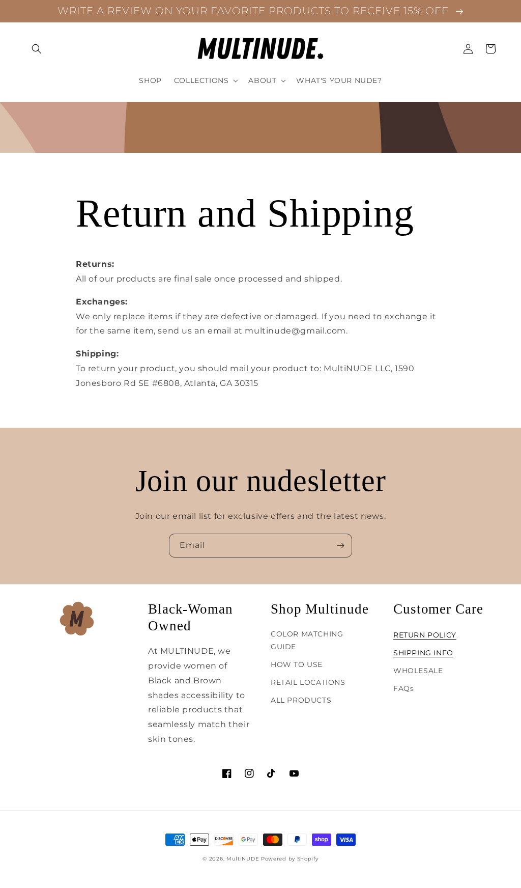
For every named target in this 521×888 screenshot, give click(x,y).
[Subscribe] (340, 546)
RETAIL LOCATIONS (308, 682)
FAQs (403, 688)
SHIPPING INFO (423, 652)
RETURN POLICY (424, 635)
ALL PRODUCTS (301, 700)
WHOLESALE (418, 670)
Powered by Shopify (290, 858)
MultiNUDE (242, 858)
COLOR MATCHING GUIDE (307, 640)
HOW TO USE (297, 664)
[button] (36, 49)
